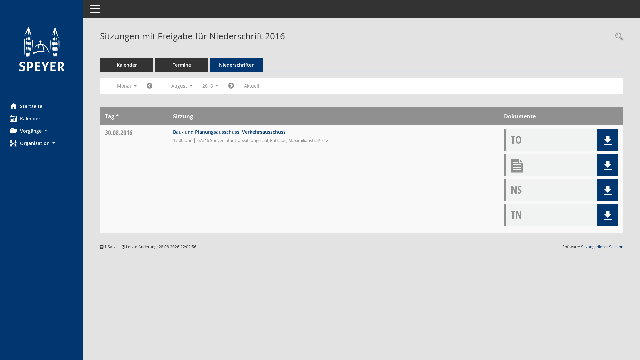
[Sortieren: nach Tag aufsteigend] (117, 116)
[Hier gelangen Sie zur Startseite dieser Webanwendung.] (41, 49)
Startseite (31, 106)
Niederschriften (237, 65)
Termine (182, 65)
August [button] (179, 86)
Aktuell (251, 86)
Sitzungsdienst (602, 247)
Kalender (30, 118)
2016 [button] (208, 86)
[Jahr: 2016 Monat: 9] (231, 86)
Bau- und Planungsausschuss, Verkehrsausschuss (229, 132)
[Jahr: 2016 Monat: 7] (149, 86)
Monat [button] (125, 86)
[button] (41, 131)
